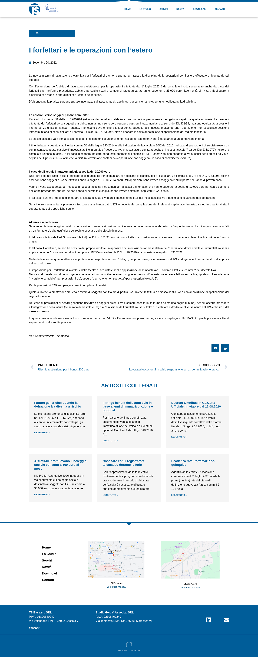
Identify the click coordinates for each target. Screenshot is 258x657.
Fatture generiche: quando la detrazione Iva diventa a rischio (57, 404)
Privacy (34, 628)
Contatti (219, 9)
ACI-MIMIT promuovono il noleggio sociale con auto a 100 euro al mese (60, 464)
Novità (180, 9)
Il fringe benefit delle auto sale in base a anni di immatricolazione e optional (128, 406)
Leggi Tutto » (42, 432)
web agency (123, 650)
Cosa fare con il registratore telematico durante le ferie (124, 463)
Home (127, 9)
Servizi (164, 9)
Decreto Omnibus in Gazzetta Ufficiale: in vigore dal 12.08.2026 (196, 404)
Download (199, 9)
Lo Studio (145, 9)
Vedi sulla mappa (116, 586)
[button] (215, 348)
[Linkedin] (208, 620)
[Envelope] (226, 620)
